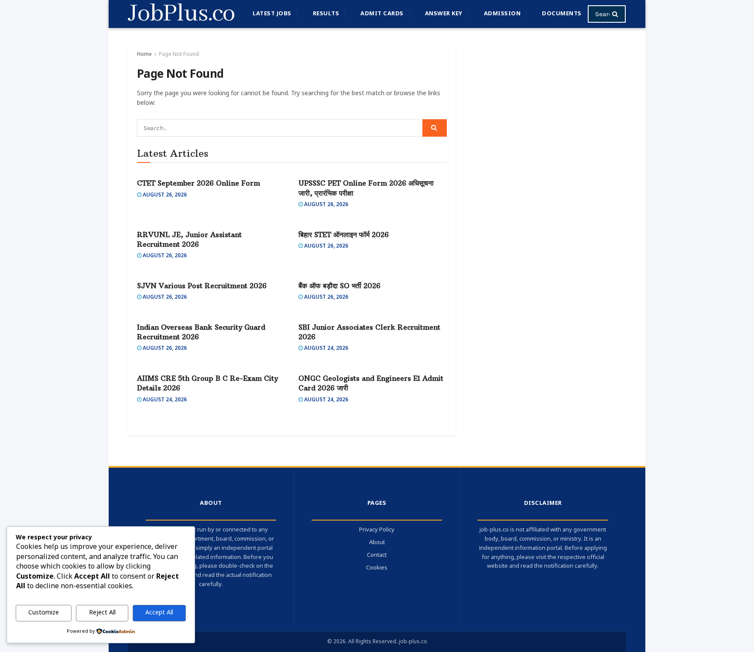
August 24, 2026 (325, 348)
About (377, 542)
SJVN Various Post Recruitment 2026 (202, 285)
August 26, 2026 (164, 195)
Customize (43, 613)
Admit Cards (382, 13)
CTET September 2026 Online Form (198, 183)
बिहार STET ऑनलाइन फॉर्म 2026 (343, 234)
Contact (377, 555)
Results (326, 13)
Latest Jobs (272, 13)
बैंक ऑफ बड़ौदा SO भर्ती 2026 (339, 285)
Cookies (376, 568)
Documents (562, 13)
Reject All (102, 613)
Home (144, 54)
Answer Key (444, 13)
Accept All (159, 613)
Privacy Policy (376, 530)
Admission (502, 13)
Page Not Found (179, 54)
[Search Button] (617, 14)
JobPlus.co (181, 14)
